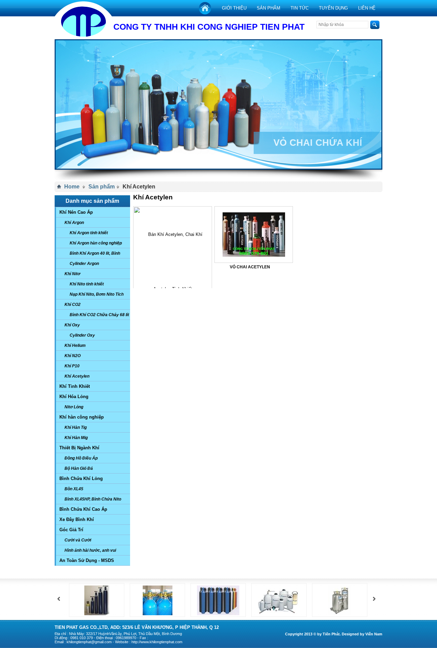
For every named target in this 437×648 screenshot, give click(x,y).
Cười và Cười (78, 540)
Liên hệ (367, 8)
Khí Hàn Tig (76, 427)
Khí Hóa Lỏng (73, 396)
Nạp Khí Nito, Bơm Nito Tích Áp (95, 295)
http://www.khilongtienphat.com (156, 642)
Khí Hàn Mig (76, 437)
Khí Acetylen (77, 376)
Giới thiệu (234, 8)
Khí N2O (73, 355)
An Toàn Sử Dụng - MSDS (86, 560)
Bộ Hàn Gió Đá (79, 468)
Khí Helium (75, 345)
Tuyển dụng (333, 8)
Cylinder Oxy (82, 335)
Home (72, 186)
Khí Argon (74, 222)
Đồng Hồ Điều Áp (81, 458)
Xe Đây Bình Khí (76, 519)
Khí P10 (72, 366)
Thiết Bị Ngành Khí (79, 447)
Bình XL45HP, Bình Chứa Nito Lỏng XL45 (91, 500)
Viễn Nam (373, 634)
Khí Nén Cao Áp (76, 212)
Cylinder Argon (84, 263)
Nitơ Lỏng (74, 407)
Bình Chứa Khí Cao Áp (83, 509)
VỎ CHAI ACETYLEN (250, 267)
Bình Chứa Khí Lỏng (81, 478)
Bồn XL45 (74, 489)
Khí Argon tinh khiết (89, 232)
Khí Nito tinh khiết (87, 284)
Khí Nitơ (72, 273)
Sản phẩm (268, 8)
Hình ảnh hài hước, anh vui (90, 550)
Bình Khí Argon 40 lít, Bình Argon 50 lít (93, 254)
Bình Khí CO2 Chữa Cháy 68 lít (99, 314)
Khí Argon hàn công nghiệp (96, 243)
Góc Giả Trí (71, 529)
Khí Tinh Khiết (74, 386)
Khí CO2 (73, 304)
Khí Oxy (72, 325)
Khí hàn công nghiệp (81, 417)
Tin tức (300, 8)
